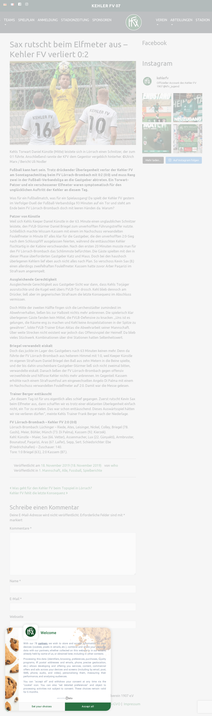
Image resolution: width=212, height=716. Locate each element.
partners (42, 643)
